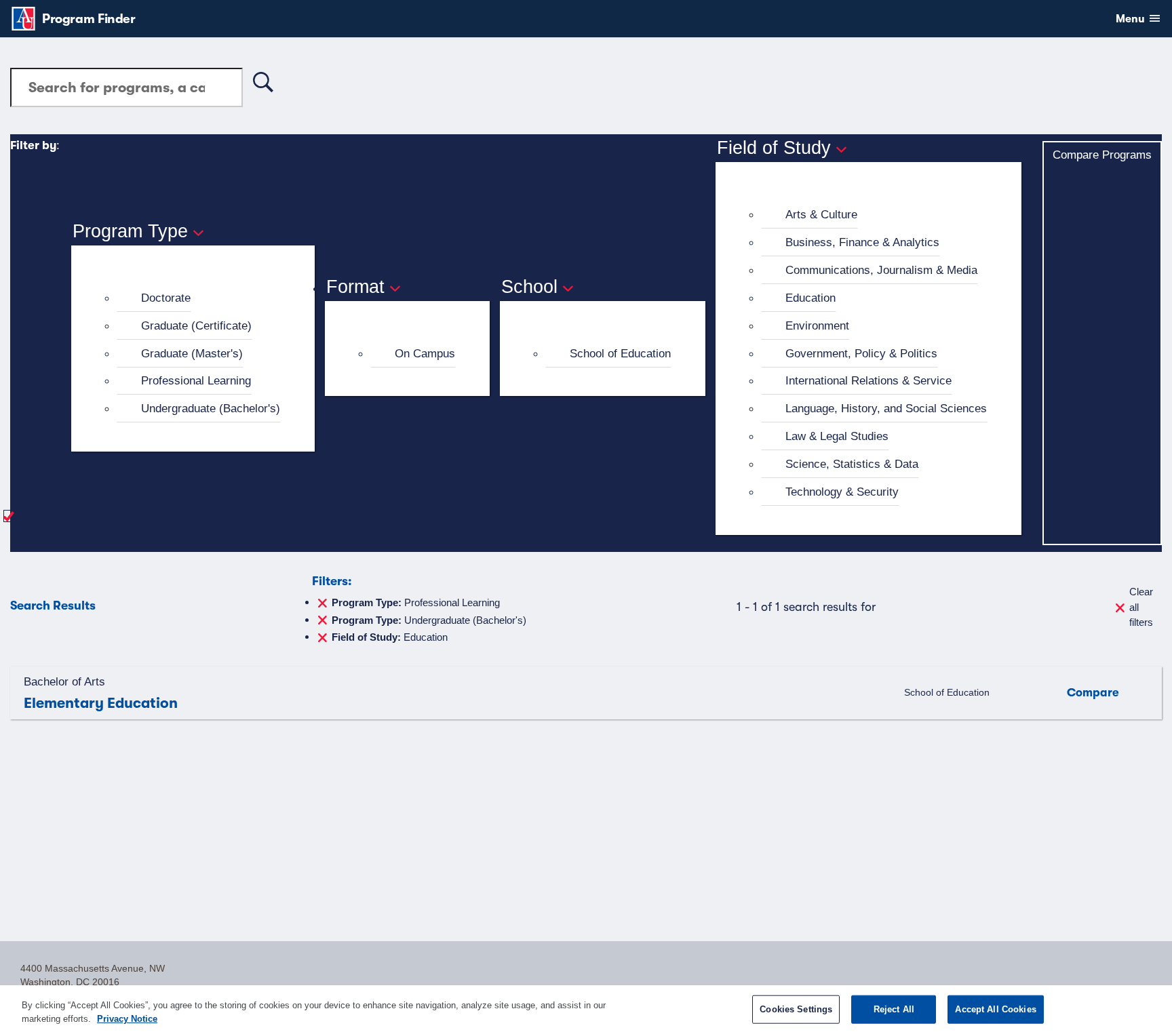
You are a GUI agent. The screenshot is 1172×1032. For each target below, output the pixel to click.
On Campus (425, 353)
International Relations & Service (868, 380)
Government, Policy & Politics (861, 353)
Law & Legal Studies (836, 436)
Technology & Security (842, 491)
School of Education (620, 353)
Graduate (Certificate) (196, 325)
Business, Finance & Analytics (862, 242)
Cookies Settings (796, 1009)
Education (810, 297)
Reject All (894, 1009)
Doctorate (166, 297)
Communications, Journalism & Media (881, 270)
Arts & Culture (821, 214)
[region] (586, 1008)
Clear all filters (1141, 607)
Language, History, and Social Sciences (886, 408)
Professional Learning (196, 380)
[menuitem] (199, 298)
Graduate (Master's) (192, 353)
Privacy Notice (127, 1018)
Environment (817, 325)
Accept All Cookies (995, 1009)
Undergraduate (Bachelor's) (210, 408)
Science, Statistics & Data (851, 464)
